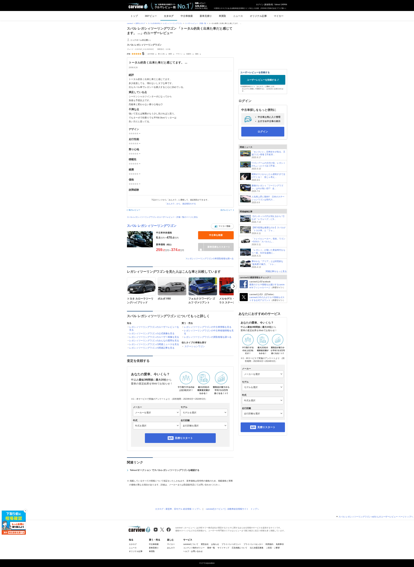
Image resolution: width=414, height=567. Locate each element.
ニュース (238, 16)
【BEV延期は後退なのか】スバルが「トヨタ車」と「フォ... (268, 230)
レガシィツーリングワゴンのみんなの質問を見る (154, 340)
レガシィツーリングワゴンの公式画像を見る (151, 333)
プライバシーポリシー (231, 544)
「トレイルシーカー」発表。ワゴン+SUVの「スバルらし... (268, 241)
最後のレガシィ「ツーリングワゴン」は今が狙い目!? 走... (267, 188)
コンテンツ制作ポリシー (194, 548)
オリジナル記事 (258, 16)
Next (234, 286)
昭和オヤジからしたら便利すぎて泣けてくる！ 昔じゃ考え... (268, 177)
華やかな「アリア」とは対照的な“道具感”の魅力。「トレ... (267, 264)
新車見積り (206, 16)
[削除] (25, 511)
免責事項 (280, 544)
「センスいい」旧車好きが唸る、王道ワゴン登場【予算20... (268, 155)
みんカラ (171, 548)
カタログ (169, 16)
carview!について (190, 544)
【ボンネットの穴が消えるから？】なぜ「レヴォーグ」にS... (268, 219)
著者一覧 (211, 548)
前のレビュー (134, 210)
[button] (222, 226)
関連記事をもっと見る (276, 271)
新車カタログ (140, 23)
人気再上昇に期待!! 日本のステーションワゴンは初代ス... (268, 199)
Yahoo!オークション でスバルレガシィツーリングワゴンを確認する (164, 470)
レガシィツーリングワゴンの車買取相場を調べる (210, 258)
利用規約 (269, 544)
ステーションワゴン (195, 346)
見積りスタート (184, 438)
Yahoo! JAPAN (280, 4)
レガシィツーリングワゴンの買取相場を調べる (207, 337)
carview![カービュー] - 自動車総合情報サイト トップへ (232, 509)
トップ (134, 16)
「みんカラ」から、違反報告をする (180, 204)
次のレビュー (226, 210)
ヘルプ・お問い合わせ (193, 551)
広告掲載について (239, 548)
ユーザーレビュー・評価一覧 (195, 23)
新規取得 (268, 4)
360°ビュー (151, 16)
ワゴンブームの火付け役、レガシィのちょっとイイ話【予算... (268, 166)
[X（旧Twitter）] (162, 529)
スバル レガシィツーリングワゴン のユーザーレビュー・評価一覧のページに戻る (162, 217)
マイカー (278, 16)
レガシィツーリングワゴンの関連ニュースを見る (154, 344)
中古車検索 (187, 16)
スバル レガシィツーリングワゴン (151, 225)
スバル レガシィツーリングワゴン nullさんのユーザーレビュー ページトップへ (376, 516)
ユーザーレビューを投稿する (261, 80)
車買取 (222, 16)
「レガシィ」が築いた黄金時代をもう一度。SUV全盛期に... (268, 253)
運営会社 (205, 544)
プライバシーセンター (253, 544)
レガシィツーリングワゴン (172, 23)
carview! (130, 23)
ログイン (260, 4)
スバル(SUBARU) (154, 23)
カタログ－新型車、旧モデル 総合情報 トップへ (178, 509)
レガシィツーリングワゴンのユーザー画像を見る (154, 337)
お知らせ (215, 544)
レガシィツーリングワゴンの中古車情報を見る (207, 327)
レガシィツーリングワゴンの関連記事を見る (151, 347)
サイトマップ (223, 548)
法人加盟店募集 (256, 548)
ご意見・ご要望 (273, 548)
